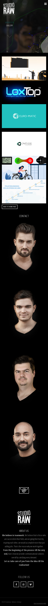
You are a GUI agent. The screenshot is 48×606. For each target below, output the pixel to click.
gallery (9, 24)
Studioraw (8, 602)
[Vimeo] (30, 584)
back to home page (9, 207)
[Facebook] (16, 584)
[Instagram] (23, 584)
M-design (19, 602)
